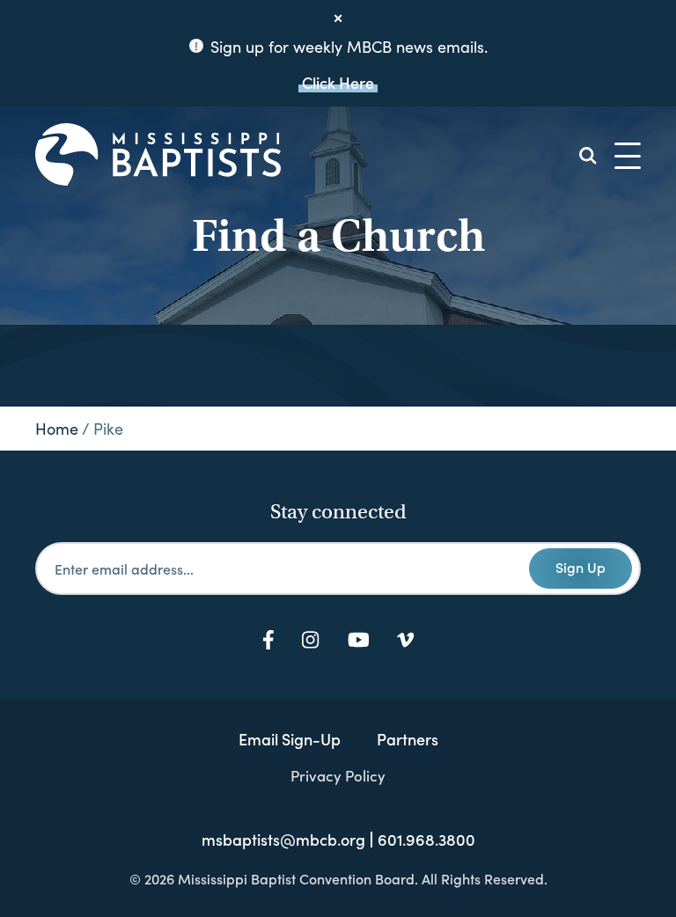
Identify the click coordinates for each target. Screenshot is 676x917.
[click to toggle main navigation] (627, 156)
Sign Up (580, 566)
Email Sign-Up (290, 739)
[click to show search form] (588, 156)
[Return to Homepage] (158, 155)
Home (56, 428)
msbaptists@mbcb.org (283, 839)
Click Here (338, 82)
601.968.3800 (426, 839)
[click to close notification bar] (338, 18)
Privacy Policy (338, 775)
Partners (407, 739)
